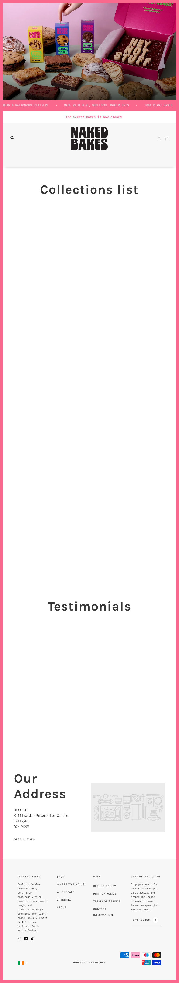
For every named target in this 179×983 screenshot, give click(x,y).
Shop (61, 876)
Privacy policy (105, 893)
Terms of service (107, 901)
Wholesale (66, 892)
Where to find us (71, 884)
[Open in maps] (128, 807)
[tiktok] (32, 938)
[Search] (12, 138)
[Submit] (155, 920)
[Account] (159, 138)
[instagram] (19, 938)
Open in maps (24, 839)
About (61, 907)
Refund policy (104, 886)
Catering (64, 899)
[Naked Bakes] (89, 138)
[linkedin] (25, 938)
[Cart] (167, 138)
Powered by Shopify (89, 962)
